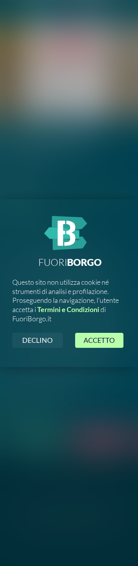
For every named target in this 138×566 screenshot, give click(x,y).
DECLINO (37, 340)
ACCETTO (99, 340)
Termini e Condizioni (68, 309)
